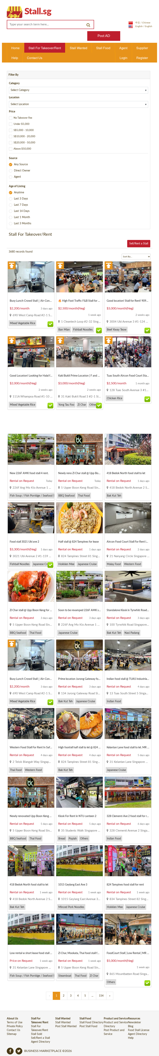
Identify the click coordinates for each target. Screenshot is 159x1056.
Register (142, 58)
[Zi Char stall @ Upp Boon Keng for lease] (31, 588)
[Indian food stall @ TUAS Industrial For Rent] (128, 657)
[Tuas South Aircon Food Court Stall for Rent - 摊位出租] (128, 354)
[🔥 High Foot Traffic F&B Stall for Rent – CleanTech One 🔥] (79, 279)
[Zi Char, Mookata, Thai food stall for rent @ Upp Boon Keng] (79, 931)
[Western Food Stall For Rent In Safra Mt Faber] (31, 725)
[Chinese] (139, 22)
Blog (130, 1026)
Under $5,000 (21, 124)
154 (101, 995)
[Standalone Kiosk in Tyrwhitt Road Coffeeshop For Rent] (128, 588)
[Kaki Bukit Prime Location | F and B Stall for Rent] (79, 354)
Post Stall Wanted (66, 1026)
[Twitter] (19, 1051)
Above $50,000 (22, 149)
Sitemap (11, 1034)
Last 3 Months (22, 223)
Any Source (21, 164)
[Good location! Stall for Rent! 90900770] (128, 279)
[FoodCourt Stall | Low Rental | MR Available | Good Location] (128, 931)
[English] (140, 26)
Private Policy (15, 1026)
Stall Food (103, 48)
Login (123, 58)
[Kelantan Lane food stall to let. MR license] (128, 725)
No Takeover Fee (23, 118)
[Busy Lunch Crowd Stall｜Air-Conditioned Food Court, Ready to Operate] (31, 279)
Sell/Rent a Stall (138, 243)
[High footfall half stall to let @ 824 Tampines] (79, 725)
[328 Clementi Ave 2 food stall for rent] (128, 794)
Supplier (142, 48)
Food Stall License (138, 1030)
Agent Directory (40, 1042)
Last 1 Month (22, 217)
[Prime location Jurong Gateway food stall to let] (79, 657)
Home (15, 48)
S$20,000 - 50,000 (24, 142)
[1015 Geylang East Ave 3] (79, 862)
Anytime (19, 192)
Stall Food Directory (91, 1022)
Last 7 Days (21, 205)
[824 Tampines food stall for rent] (128, 862)
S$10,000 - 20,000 (24, 136)
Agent (123, 48)
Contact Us (34, 58)
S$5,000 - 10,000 (24, 130)
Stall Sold (36, 1034)
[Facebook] (10, 1051)
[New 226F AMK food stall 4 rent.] (31, 451)
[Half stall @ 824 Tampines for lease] (79, 520)
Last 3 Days (21, 198)
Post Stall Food (88, 1026)
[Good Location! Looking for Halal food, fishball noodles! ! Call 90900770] (31, 354)
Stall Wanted (78, 48)
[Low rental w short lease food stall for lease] (31, 931)
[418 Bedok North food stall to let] (128, 451)
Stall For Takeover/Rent (45, 48)
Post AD (104, 36)
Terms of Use (14, 1022)
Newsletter (134, 1022)
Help (14, 58)
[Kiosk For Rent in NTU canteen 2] (79, 794)
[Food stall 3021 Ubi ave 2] (31, 520)
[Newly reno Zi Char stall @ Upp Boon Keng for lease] (79, 451)
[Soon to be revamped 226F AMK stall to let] (79, 588)
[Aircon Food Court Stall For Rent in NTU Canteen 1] (128, 520)
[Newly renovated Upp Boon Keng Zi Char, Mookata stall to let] (31, 794)
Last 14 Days (21, 211)
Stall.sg (37, 11)
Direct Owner (22, 170)
